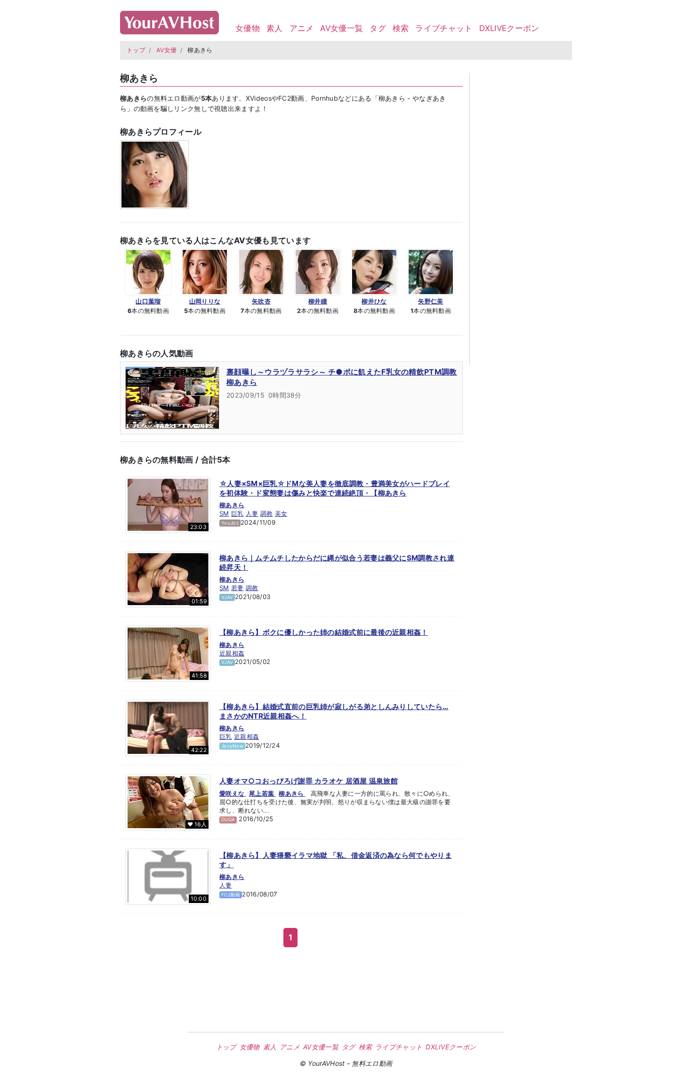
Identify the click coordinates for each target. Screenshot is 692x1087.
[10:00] (167, 876)
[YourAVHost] (169, 20)
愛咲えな (232, 793)
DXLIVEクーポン (509, 28)
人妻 (252, 513)
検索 (401, 28)
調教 (266, 513)
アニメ (302, 28)
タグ (378, 28)
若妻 (237, 587)
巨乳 (237, 513)
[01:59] (167, 579)
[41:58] (167, 653)
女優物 (247, 28)
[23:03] (167, 504)
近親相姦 (231, 653)
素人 (274, 28)
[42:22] (167, 727)
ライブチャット (443, 28)
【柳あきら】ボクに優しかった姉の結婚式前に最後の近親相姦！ (323, 632)
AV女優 (166, 50)
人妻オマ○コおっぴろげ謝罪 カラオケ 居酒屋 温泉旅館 (308, 780)
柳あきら (231, 505)
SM (224, 513)
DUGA (228, 819)
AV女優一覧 (341, 28)
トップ (136, 50)
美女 (281, 513)
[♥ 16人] (167, 802)
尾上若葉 (262, 793)
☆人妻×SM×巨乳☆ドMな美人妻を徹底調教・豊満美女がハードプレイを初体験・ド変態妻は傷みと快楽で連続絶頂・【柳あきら (334, 488)
